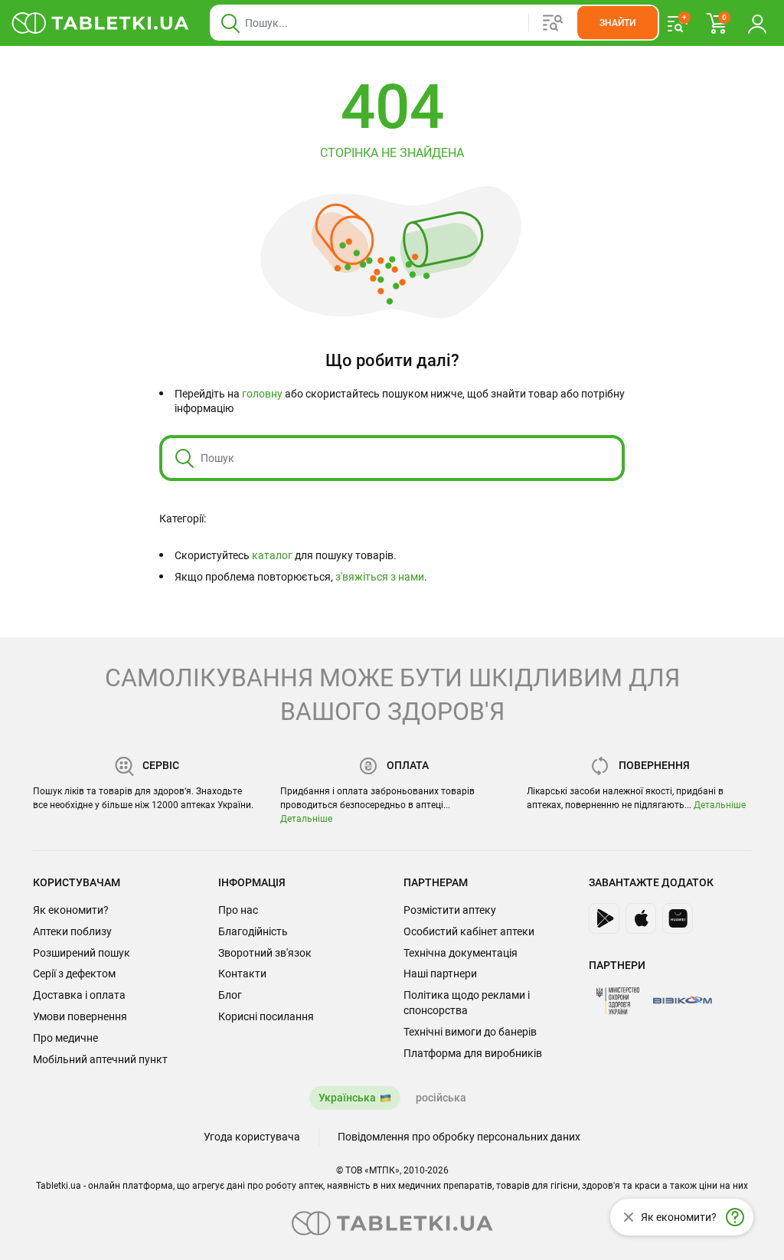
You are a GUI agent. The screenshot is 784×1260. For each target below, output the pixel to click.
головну (262, 394)
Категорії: (182, 518)
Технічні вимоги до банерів (470, 1032)
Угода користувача (252, 1137)
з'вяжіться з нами (379, 577)
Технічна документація (460, 953)
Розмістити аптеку (449, 910)
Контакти (242, 973)
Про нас (238, 910)
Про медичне (65, 1038)
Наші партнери (440, 973)
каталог (272, 555)
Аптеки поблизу (72, 931)
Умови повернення (80, 1016)
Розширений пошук (81, 953)
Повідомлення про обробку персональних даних (459, 1137)
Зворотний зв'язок (265, 953)
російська (441, 1097)
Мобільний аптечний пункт (100, 1059)
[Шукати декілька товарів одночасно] (553, 23)
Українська (347, 1097)
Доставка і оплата (79, 995)
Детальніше (306, 818)
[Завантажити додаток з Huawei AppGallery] (677, 918)
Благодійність (253, 931)
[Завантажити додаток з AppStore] (641, 918)
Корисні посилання (266, 1016)
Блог (230, 995)
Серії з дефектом (74, 973)
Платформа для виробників (472, 1053)
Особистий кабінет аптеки (468, 931)
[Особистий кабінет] (757, 23)
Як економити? (71, 910)
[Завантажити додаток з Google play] (604, 918)
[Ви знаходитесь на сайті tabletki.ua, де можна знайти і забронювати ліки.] (100, 23)
